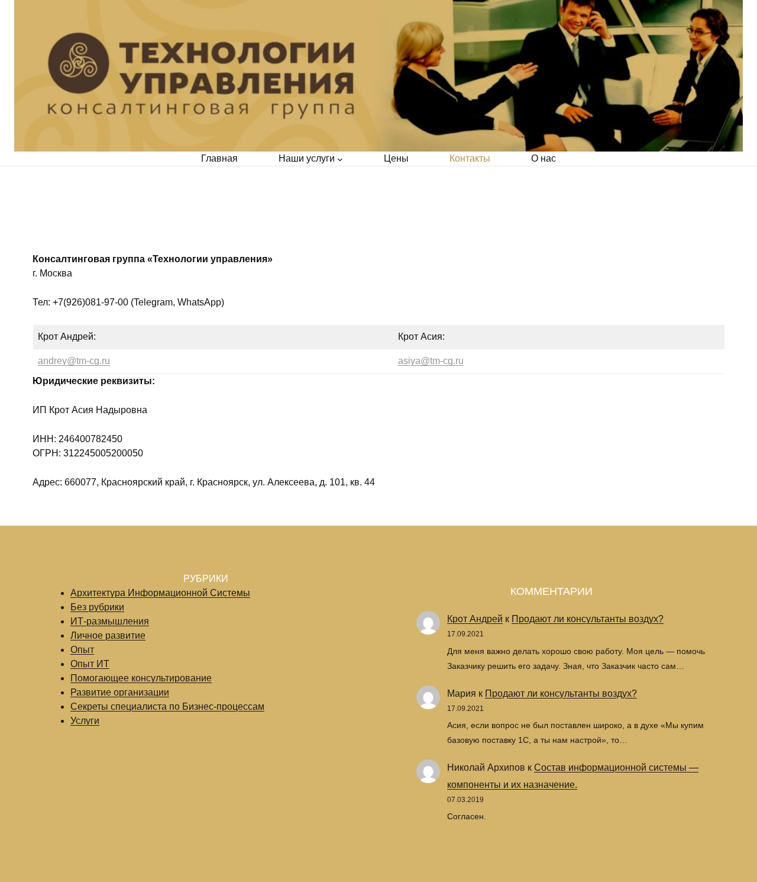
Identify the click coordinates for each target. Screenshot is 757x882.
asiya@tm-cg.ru (431, 361)
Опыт (82, 650)
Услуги (84, 721)
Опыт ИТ (89, 664)
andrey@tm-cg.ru (74, 361)
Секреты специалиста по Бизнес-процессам (167, 706)
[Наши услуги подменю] (340, 159)
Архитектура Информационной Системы (160, 593)
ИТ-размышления (109, 621)
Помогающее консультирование (141, 678)
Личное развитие (107, 635)
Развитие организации (119, 692)
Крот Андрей (475, 619)
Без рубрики (97, 607)
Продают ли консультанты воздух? (588, 619)
